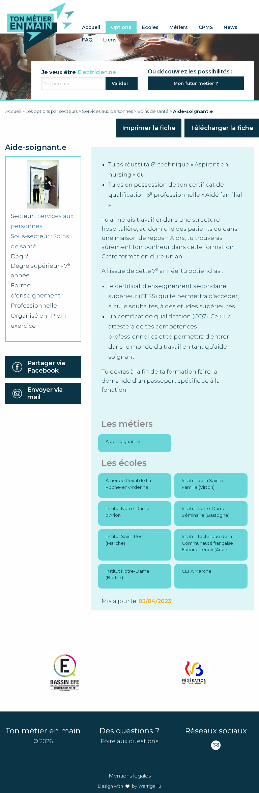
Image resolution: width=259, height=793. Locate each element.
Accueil (91, 27)
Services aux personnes (107, 111)
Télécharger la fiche (221, 128)
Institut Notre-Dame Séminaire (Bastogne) (206, 512)
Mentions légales (130, 775)
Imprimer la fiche (149, 128)
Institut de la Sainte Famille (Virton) (202, 484)
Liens (110, 40)
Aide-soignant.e (123, 441)
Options (121, 27)
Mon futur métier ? (196, 83)
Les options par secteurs (52, 111)
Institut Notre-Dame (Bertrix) (127, 574)
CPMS (206, 27)
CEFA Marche (196, 571)
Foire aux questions (129, 741)
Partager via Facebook (46, 366)
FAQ (87, 40)
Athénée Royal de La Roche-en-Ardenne (128, 484)
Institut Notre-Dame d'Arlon (127, 512)
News (230, 27)
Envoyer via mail (45, 393)
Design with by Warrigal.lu (129, 786)
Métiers (178, 27)
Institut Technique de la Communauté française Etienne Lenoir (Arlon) (207, 543)
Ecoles (150, 27)
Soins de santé (153, 111)
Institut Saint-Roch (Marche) (125, 540)
